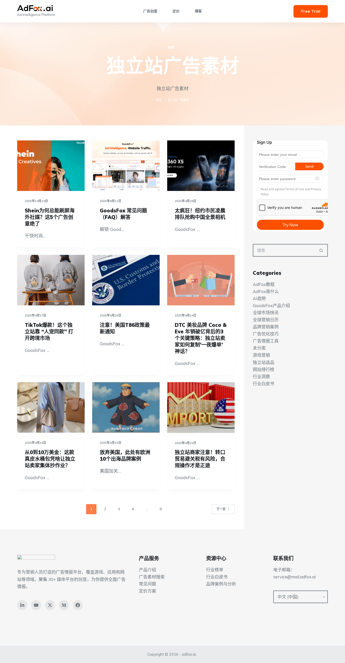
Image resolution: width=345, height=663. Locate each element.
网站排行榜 (263, 369)
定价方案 (147, 591)
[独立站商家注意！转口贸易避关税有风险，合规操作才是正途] (201, 407)
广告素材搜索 (152, 576)
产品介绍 (147, 569)
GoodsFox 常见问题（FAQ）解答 (123, 213)
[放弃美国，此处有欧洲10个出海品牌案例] (126, 407)
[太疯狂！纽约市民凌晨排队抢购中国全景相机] (201, 165)
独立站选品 (263, 362)
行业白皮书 (263, 383)
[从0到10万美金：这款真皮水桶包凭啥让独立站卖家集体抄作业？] (51, 407)
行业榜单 (214, 569)
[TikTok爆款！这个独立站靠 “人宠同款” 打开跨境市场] (51, 280)
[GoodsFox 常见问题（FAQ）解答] (126, 165)
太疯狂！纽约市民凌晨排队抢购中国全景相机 (200, 213)
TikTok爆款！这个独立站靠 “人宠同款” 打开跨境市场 (49, 331)
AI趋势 (259, 298)
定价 (176, 11)
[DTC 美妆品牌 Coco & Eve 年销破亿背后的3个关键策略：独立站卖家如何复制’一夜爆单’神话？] (201, 280)
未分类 (259, 348)
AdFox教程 (264, 284)
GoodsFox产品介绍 (271, 305)
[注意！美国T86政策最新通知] (126, 280)
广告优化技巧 (266, 333)
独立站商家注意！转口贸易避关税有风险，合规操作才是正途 (200, 459)
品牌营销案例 (266, 326)
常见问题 (147, 583)
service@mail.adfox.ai (294, 576)
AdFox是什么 (266, 291)
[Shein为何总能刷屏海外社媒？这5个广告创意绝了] (51, 165)
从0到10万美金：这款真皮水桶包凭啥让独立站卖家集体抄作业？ (50, 459)
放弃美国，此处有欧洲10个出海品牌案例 (125, 455)
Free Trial (310, 11)
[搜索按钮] (321, 250)
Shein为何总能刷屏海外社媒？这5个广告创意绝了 (50, 217)
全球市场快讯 (266, 312)
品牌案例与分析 (221, 583)
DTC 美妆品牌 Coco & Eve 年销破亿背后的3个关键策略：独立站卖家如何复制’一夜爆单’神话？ (201, 338)
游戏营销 (261, 355)
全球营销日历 (266, 319)
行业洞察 (261, 376)
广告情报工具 (266, 340)
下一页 (221, 509)
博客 (198, 11)
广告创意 (150, 11)
